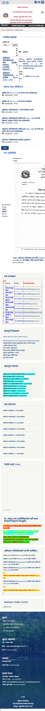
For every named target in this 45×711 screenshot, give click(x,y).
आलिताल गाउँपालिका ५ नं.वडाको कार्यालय (14, 435)
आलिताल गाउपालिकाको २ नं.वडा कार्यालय (14, 416)
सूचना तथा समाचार (9, 621)
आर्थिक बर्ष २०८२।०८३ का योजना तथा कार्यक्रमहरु (19, 93)
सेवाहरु (4, 212)
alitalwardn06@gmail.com (32, 312)
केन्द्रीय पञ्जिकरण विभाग (10, 345)
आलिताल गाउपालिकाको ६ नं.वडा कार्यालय (14, 441)
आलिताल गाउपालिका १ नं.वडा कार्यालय (13, 410)
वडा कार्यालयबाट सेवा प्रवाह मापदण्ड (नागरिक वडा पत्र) (32, 66)
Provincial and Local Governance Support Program (21, 341)
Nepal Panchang (7, 510)
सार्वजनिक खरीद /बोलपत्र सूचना (13, 624)
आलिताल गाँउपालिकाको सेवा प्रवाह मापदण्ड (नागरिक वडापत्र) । (9, 64)
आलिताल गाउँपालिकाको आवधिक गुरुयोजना (16, 140)
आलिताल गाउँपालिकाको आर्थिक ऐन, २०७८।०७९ (9, 76)
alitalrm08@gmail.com (31, 321)
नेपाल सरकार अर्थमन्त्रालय (10, 348)
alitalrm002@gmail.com (31, 294)
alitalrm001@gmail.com (31, 289)
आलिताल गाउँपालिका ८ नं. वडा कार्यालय (13, 453)
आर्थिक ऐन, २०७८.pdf (32, 76)
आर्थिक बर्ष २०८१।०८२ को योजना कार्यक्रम (17, 101)
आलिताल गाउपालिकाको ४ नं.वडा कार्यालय (14, 429)
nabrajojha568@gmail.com (16, 646)
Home (3, 30)
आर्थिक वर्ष (6, 42)
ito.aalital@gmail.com (32, 682)
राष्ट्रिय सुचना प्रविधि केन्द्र (10, 355)
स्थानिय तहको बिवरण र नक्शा (11, 353)
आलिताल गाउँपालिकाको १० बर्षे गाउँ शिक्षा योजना (18, 110)
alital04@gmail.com (30, 304)
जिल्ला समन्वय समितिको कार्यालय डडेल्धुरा (14, 350)
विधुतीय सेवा (10, 30)
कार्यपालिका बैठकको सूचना (14, 26)
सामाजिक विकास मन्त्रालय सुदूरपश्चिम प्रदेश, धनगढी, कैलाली (19, 343)
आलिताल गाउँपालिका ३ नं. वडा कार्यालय (13, 423)
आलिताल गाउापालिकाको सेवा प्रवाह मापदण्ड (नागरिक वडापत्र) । (32, 61)
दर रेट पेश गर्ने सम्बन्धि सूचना (32, 26)
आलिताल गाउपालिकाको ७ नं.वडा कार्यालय (14, 447)
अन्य (5, 148)
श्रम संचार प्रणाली (8, 357)
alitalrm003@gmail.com (31, 299)
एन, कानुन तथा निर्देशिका (11, 628)
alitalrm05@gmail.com (31, 308)
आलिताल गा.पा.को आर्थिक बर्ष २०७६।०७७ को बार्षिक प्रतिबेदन (19, 559)
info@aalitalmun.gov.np (15, 682)
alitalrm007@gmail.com (31, 316)
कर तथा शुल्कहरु (8, 631)
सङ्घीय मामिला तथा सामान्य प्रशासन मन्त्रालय (15, 337)
